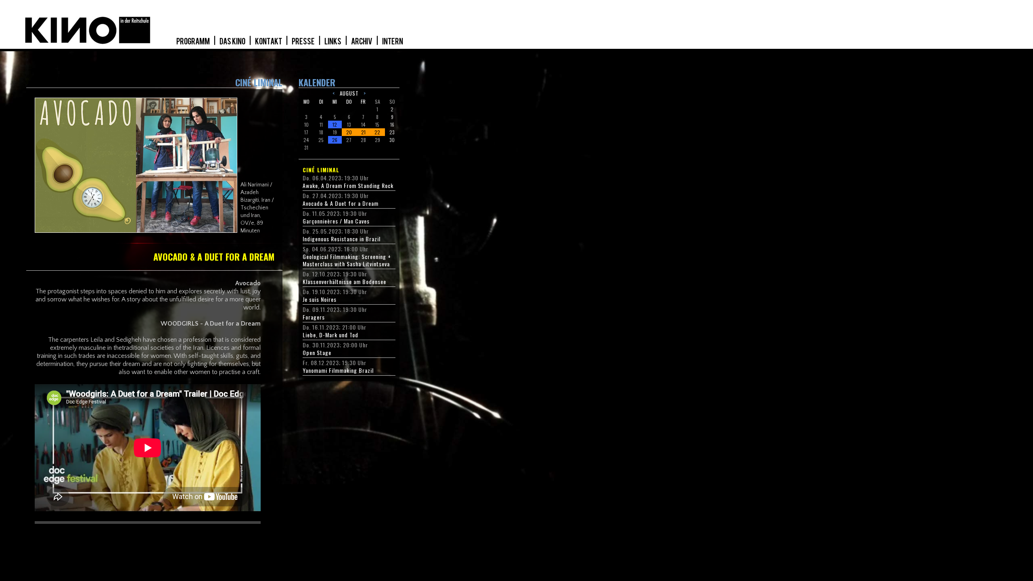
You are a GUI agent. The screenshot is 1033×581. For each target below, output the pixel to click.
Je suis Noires (320, 299)
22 (377, 132)
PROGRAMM (193, 41)
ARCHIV (362, 41)
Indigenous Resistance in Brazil (342, 238)
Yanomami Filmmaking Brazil (338, 370)
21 (363, 132)
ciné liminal (321, 169)
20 (349, 132)
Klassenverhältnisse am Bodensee (344, 281)
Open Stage (317, 352)
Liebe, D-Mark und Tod (330, 335)
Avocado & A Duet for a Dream (340, 203)
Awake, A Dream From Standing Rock (348, 185)
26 (334, 139)
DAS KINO (233, 41)
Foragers (314, 317)
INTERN (393, 41)
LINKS (333, 41)
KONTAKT (268, 41)
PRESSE (303, 41)
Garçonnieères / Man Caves (336, 221)
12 (334, 124)
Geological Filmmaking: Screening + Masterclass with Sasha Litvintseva (347, 260)
